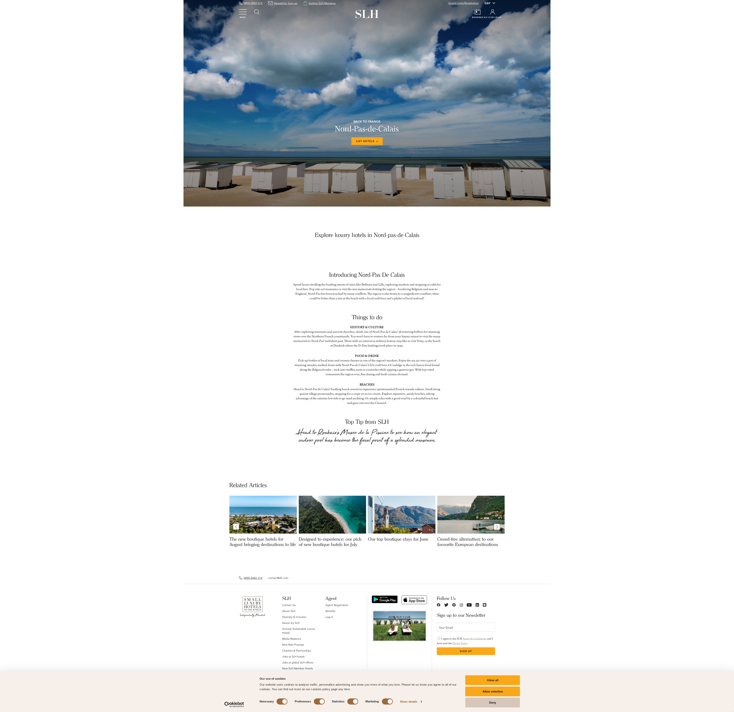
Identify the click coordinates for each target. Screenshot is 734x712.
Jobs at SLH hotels (293, 656)
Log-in (329, 617)
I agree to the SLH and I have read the (465, 641)
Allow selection (492, 691)
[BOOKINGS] (478, 11)
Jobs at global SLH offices (297, 662)
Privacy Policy (460, 643)
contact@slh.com (278, 578)
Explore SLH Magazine (322, 3)
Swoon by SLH (291, 623)
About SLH (288, 611)
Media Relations (291, 638)
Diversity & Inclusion (294, 617)
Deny (492, 702)
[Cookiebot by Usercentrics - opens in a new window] (234, 704)
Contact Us (289, 605)
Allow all (492, 680)
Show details (408, 701)
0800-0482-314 (253, 3)
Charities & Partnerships (296, 650)
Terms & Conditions (474, 638)
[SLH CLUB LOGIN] (492, 11)
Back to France (366, 121)
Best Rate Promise (293, 644)
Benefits (330, 611)
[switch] (319, 701)
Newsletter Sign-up (285, 3)
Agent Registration (337, 605)
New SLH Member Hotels (297, 668)
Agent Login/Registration (463, 3)
